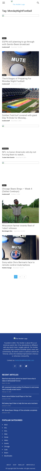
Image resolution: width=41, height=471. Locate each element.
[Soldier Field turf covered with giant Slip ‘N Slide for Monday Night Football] (20, 100)
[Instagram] (20, 366)
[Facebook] (15, 366)
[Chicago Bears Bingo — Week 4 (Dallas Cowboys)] (20, 174)
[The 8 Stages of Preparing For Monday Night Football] (20, 63)
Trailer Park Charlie (8, 157)
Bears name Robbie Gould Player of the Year (17, 396)
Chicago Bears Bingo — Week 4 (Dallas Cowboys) (17, 190)
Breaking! (5, 148)
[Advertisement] (20, 302)
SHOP (14, 465)
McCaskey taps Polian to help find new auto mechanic (20, 403)
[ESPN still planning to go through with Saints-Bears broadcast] (20, 27)
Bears (4, 38)
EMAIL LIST (21, 465)
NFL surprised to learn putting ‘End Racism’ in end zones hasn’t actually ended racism (20, 388)
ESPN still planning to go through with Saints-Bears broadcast (18, 43)
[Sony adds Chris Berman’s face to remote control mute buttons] (20, 247)
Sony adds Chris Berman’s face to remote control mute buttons (18, 263)
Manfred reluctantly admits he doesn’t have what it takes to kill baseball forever (19, 380)
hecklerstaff (6, 47)
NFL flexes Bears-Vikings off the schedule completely (19, 410)
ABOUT (9, 465)
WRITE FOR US (30, 465)
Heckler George (7, 268)
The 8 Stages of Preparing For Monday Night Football (16, 79)
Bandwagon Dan (7, 231)
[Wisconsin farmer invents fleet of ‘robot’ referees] (20, 210)
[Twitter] (26, 366)
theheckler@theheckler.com (24, 360)
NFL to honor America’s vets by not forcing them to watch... (19, 153)
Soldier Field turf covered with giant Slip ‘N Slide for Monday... (19, 116)
